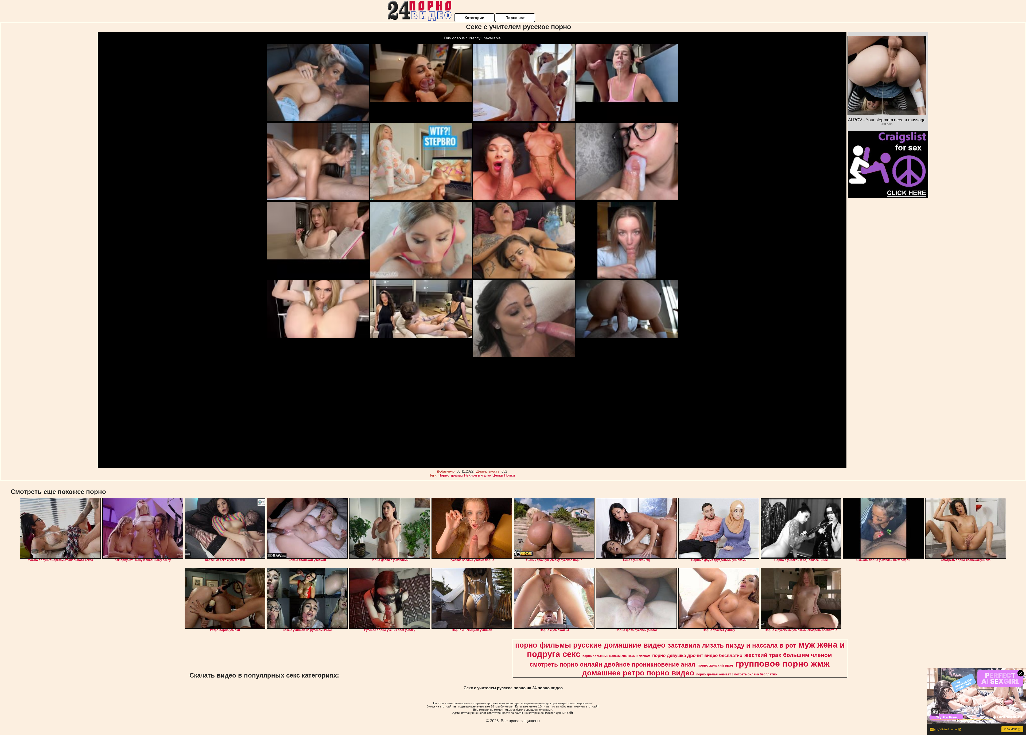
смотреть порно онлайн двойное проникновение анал (612, 664)
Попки (509, 475)
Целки (497, 475)
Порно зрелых (450, 475)
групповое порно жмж (782, 663)
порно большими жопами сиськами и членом (616, 655)
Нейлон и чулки (477, 475)
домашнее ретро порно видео (638, 673)
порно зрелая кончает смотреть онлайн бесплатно (736, 674)
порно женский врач (715, 665)
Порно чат (515, 18)
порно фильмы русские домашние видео (590, 645)
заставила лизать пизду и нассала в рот (732, 645)
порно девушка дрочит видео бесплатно (697, 655)
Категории (474, 18)
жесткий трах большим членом (788, 655)
